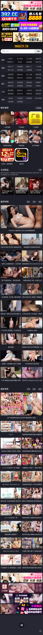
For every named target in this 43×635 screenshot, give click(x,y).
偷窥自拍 (10, 82)
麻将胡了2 (10, 62)
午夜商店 (20, 98)
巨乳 (34, 202)
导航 (3, 100)
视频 (3, 68)
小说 (3, 92)
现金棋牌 (29, 62)
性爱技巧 (38, 94)
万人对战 (29, 59)
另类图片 (38, 86)
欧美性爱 (38, 74)
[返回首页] (40, 631)
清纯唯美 (20, 86)
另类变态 (38, 78)
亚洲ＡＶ (10, 66)
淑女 (34, 389)
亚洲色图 (20, 82)
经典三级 (20, 78)
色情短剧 (20, 102)
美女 (28, 202)
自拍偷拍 (20, 66)
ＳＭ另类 (38, 70)
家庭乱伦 (20, 90)
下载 (40, 170)
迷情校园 (10, 94)
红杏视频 (10, 102)
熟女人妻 (10, 70)
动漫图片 (38, 82)
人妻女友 (29, 90)
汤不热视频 (38, 98)
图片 (3, 84)
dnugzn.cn (21, 46)
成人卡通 (29, 74)
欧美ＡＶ (29, 66)
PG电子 (10, 59)
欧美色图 (29, 82)
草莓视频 (29, 98)
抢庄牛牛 (38, 62)
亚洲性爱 (10, 74)
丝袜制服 (20, 70)
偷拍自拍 (20, 74)
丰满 (28, 389)
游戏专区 (38, 59)
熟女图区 (29, 86)
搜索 (38, 51)
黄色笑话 (29, 94)
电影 (3, 76)
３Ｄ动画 (38, 66)
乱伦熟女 (29, 78)
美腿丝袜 (10, 86)
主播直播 (29, 70)
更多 (40, 202)
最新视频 (5, 201)
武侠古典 (38, 90)
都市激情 (10, 90)
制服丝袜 (10, 78)
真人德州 (20, 59)
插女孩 (10, 98)
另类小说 (20, 94)
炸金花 (20, 62)
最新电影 (5, 389)
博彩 (3, 60)
